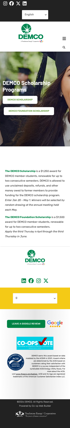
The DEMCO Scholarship (20, 171)
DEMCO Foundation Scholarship (29, 111)
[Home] (30, 33)
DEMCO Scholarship (20, 100)
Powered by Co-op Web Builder (35, 406)
